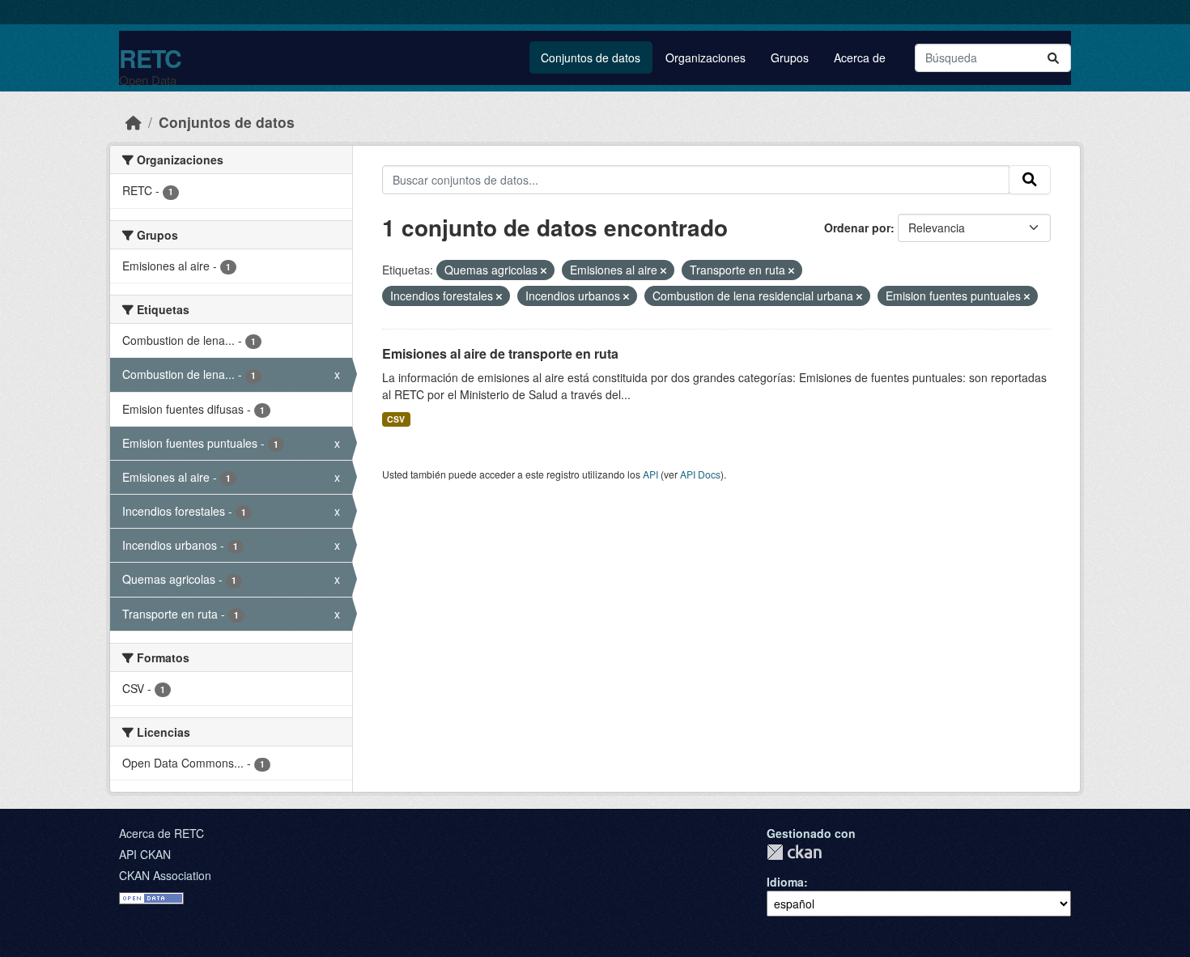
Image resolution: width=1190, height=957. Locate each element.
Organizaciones (705, 57)
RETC (150, 57)
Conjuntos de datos (590, 57)
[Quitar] (543, 270)
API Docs (700, 474)
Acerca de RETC (161, 833)
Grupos (790, 57)
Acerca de (860, 57)
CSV (396, 419)
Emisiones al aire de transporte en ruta (500, 353)
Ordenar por (857, 227)
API (650, 474)
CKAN (794, 852)
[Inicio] (133, 122)
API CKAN (145, 854)
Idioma (785, 882)
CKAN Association (165, 875)
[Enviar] (1053, 58)
